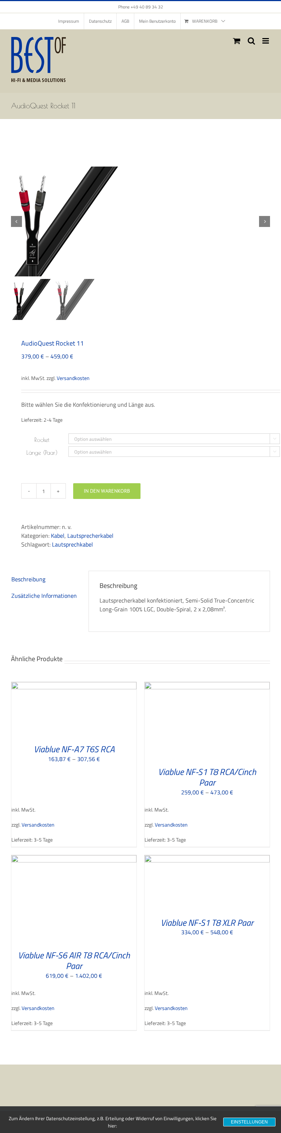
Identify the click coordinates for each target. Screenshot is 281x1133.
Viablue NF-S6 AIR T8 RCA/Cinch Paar (74, 960)
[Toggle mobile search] (251, 41)
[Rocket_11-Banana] (140, 221)
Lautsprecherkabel (90, 535)
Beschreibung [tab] (28, 579)
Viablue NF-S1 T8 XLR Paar (207, 922)
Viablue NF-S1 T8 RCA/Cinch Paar (207, 777)
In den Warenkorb (107, 491)
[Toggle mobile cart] (236, 41)
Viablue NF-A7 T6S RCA (74, 749)
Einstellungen (249, 1122)
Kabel (57, 535)
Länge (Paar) (41, 452)
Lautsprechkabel (72, 544)
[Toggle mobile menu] (266, 41)
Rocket (41, 439)
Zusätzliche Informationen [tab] (44, 595)
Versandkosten (73, 378)
